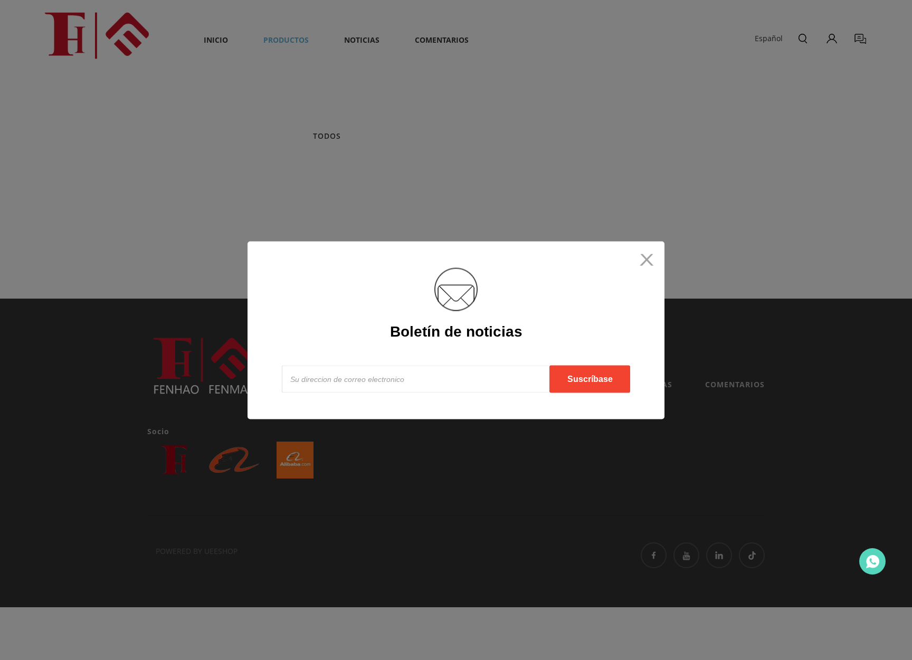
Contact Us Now (872, 561)
